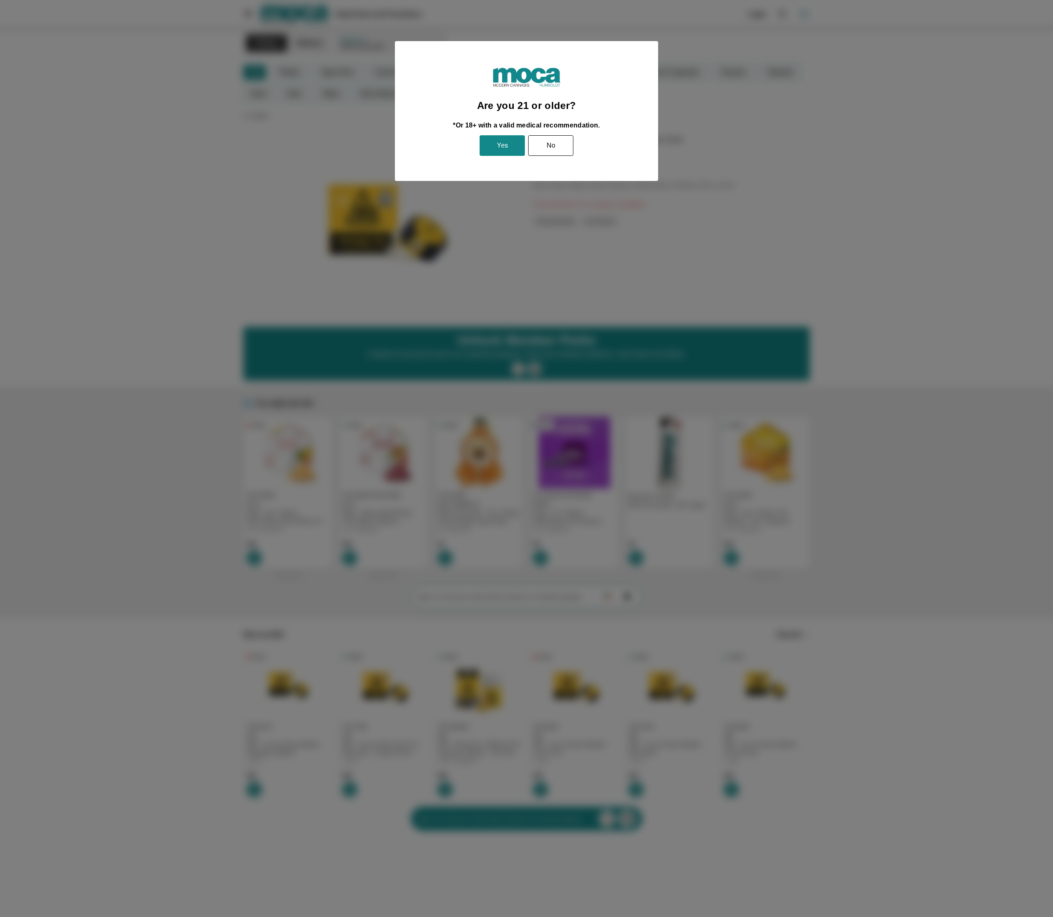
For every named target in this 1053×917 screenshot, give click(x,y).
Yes (502, 145)
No (551, 145)
